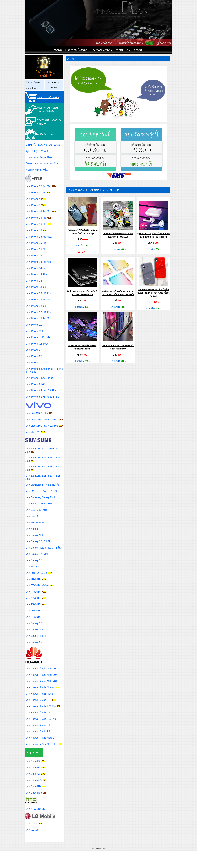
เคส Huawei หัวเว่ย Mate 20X (41, 675)
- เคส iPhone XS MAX (36, 343)
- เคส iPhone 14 (33, 280)
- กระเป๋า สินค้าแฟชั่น (36, 170)
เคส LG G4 (32, 823)
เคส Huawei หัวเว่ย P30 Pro (41, 706)
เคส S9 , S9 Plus (35, 522)
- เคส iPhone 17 (33, 205)
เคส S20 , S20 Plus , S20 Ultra (42, 491)
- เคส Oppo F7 (32, 761)
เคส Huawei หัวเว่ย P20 (38, 712)
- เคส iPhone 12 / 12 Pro (38, 312)
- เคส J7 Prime (32, 566)
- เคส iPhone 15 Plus (36, 249)
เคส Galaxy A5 (34, 642)
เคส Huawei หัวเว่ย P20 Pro (41, 719)
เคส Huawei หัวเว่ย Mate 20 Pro (43, 681)
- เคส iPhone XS (33, 356)
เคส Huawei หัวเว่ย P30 (38, 700)
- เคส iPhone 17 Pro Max (38, 186)
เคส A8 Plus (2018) (36, 573)
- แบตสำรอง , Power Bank (39, 157)
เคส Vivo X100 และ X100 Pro (42, 426)
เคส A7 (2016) (33, 617)
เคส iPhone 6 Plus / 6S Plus (41, 390)
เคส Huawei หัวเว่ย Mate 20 (41, 668)
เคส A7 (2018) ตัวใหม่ (38, 585)
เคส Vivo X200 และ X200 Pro (42, 419)
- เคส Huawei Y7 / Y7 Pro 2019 (41, 744)
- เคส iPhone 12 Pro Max (38, 318)
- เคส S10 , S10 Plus (36, 510)
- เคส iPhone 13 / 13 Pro (38, 293)
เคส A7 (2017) (33, 598)
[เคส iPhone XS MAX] (54, 186)
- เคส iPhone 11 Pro (35, 331)
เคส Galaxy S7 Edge (37, 554)
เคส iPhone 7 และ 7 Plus (39, 378)
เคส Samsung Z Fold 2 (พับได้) (42, 484)
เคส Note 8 (32, 529)
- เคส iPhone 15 (33, 255)
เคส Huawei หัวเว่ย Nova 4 (40, 687)
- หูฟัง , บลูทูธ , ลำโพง (36, 151)
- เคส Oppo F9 (32, 767)
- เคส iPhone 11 (33, 324)
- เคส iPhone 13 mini (36, 287)
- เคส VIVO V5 (32, 432)
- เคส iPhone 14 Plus (36, 274)
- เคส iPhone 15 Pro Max (38, 236)
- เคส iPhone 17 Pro (35, 192)
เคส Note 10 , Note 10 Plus (40, 503)
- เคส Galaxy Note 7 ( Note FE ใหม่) (44, 547)
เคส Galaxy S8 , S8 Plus (39, 541)
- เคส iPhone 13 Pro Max (38, 299)
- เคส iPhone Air (33, 199)
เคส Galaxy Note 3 (36, 636)
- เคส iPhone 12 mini (36, 306)
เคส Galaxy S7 (34, 560)
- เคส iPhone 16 (33, 230)
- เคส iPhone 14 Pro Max (38, 262)
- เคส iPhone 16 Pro (36, 217)
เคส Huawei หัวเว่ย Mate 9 (40, 737)
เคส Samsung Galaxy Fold (40, 497)
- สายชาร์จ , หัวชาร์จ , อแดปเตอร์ (42, 144)
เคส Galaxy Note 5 (36, 535)
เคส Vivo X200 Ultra (37, 413)
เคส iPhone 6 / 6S (35, 384)
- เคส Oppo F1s (33, 786)
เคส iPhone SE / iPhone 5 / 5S (42, 396)
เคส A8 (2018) (33, 579)
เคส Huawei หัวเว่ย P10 (38, 725)
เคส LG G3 (32, 830)
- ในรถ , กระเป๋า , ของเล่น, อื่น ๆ (41, 163)
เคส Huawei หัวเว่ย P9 (38, 731)
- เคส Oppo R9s (33, 792)
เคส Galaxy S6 (34, 623)
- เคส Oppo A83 (33, 780)
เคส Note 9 (32, 516)
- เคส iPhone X (33, 362)
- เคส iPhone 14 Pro (35, 268)
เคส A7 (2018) (33, 591)
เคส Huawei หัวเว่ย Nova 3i (40, 693)
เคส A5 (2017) (33, 604)
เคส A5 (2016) (33, 610)
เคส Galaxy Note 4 (36, 629)
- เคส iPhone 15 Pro (35, 243)
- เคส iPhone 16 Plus (36, 224)
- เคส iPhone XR (34, 350)
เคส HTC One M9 (35, 809)
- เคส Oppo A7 (32, 774)
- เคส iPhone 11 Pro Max (38, 337)
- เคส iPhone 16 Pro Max (38, 211)
